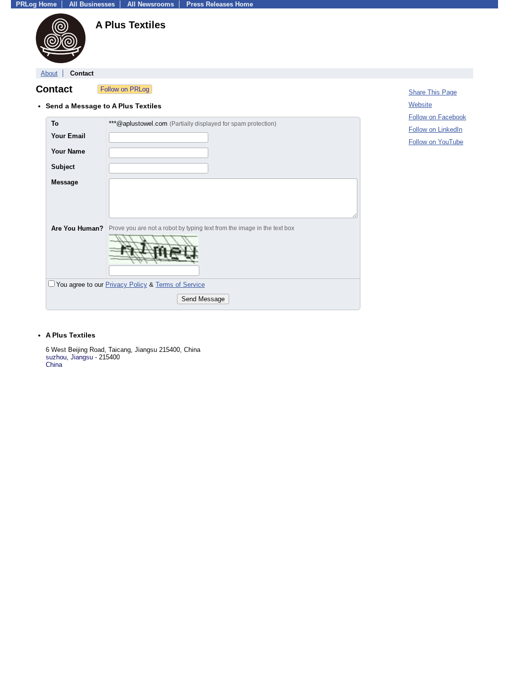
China (54, 364)
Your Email (68, 136)
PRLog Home (36, 4)
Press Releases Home (219, 4)
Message (64, 182)
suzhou (56, 357)
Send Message (203, 299)
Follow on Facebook (437, 117)
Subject (63, 166)
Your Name (68, 151)
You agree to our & (130, 284)
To (55, 123)
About (49, 73)
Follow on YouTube (436, 142)
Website (420, 104)
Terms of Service (180, 284)
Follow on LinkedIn (435, 129)
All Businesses (92, 4)
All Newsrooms (150, 4)
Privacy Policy (126, 284)
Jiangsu (82, 357)
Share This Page (433, 92)
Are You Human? (77, 228)
